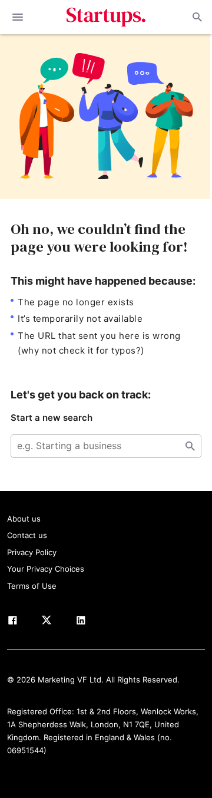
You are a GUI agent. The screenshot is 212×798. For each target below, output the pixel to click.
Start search (190, 446)
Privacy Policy (32, 552)
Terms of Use (32, 586)
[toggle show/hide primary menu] (18, 17)
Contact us (27, 535)
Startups (106, 17)
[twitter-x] (46, 622)
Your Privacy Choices (45, 568)
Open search (196, 17)
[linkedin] (80, 622)
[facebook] (12, 622)
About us (24, 518)
